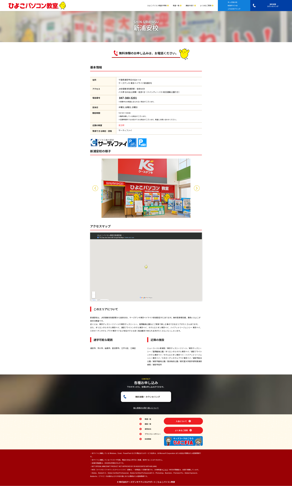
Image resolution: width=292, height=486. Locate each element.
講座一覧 (148, 424)
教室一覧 (176, 5)
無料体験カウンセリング (272, 5)
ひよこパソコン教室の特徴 (157, 5)
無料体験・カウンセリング (147, 396)
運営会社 (148, 429)
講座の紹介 (190, 5)
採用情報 (148, 439)
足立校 (121, 125)
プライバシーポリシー (153, 434)
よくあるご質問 (205, 5)
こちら (165, 470)
